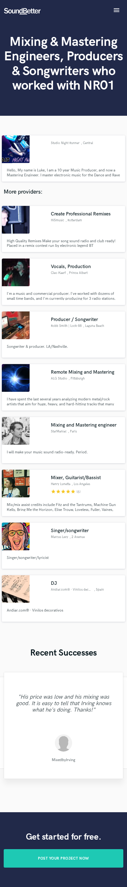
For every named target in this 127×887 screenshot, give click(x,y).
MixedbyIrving (63, 759)
